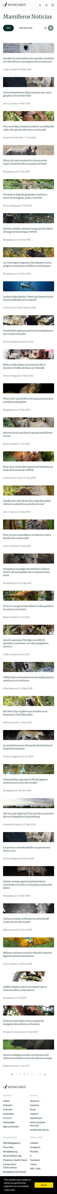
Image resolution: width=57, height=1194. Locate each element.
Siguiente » (45, 1074)
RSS (8, 28)
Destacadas (9, 1122)
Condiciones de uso (39, 1130)
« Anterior (12, 1074)
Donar (33, 1109)
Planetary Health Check (15, 1160)
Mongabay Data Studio (14, 1172)
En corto (7, 1118)
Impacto (34, 1114)
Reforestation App (12, 1156)
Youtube (34, 1151)
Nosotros (34, 1101)
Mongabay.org (10, 1151)
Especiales (8, 1114)
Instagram (35, 1147)
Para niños (8, 1147)
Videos (6, 1101)
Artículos (7, 1109)
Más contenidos (11, 1126)
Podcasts (7, 1105)
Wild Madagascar (11, 1143)
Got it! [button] (44, 1185)
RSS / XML (35, 1168)
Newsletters (36, 1118)
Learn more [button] (9, 1190)
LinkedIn (34, 1143)
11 (40, 1074)
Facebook (35, 1160)
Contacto (34, 1105)
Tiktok (33, 1164)
